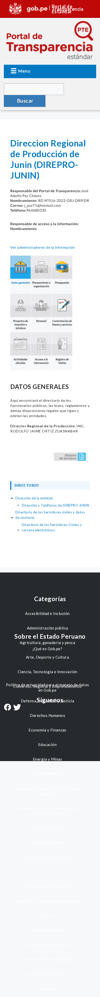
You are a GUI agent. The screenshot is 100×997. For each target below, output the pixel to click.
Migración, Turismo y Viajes (47, 857)
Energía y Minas (47, 759)
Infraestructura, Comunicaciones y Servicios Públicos (47, 811)
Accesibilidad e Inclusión (47, 613)
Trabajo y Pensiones (47, 930)
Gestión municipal (47, 773)
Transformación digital (47, 944)
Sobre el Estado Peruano (50, 636)
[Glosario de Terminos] (70, 456)
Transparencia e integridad (47, 959)
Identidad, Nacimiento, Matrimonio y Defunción (47, 791)
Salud (48, 915)
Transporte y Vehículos (47, 973)
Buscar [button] (25, 101)
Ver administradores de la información (42, 247)
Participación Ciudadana (47, 886)
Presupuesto (62, 282)
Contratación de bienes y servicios (62, 322)
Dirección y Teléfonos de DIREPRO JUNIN (55, 505)
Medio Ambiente (47, 842)
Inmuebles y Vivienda (47, 828)
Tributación (47, 988)
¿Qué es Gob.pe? (48, 648)
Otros (47, 871)
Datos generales (20, 282)
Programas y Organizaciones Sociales (47, 901)
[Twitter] (17, 708)
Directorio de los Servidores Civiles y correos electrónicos (52, 527)
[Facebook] (7, 708)
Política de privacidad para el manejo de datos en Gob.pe (47, 687)
